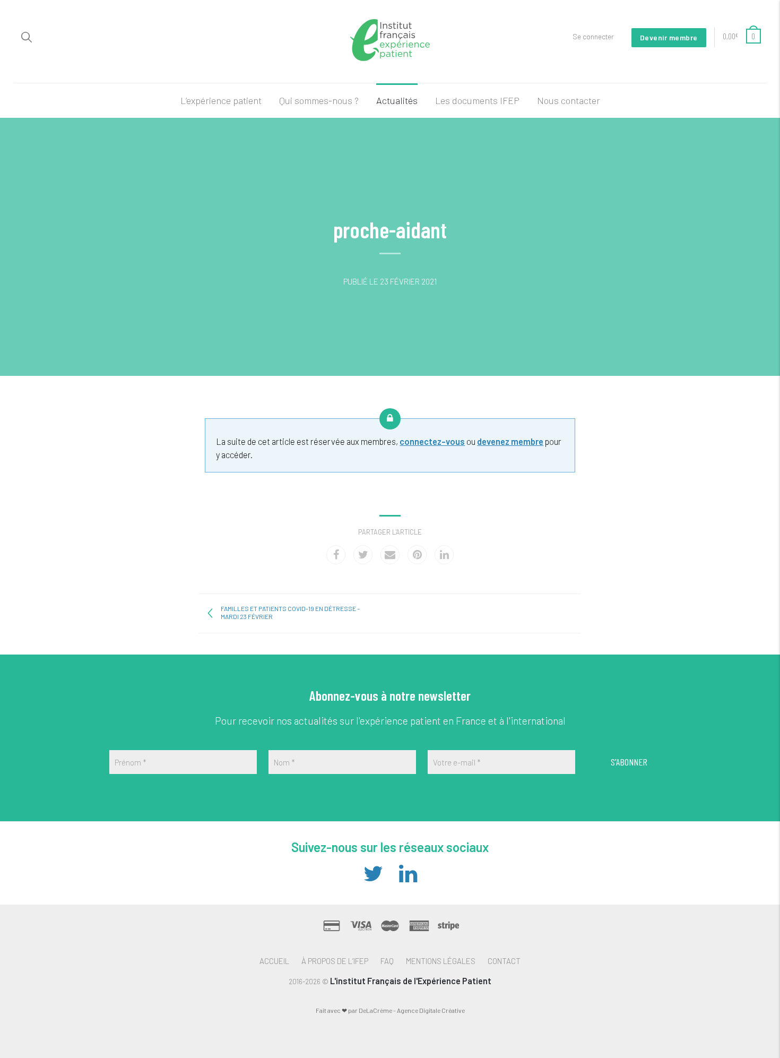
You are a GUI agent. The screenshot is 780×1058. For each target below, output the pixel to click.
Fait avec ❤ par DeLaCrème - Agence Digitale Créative (390, 1010)
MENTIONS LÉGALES (440, 961)
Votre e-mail (457, 762)
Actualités (397, 100)
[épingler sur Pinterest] (417, 554)
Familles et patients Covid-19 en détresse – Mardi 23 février (290, 613)
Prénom (130, 762)
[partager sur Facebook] (335, 554)
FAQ (387, 961)
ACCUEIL (274, 961)
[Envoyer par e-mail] (390, 554)
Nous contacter (568, 100)
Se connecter (593, 36)
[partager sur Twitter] (362, 554)
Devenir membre (669, 37)
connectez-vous (432, 441)
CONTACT (504, 961)
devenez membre (510, 441)
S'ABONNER (629, 762)
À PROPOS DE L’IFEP (334, 961)
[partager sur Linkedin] (444, 554)
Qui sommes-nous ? (319, 100)
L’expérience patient (221, 100)
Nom (284, 762)
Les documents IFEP (477, 100)
